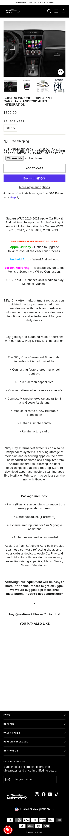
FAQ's (7, 715)
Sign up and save (15, 762)
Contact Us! (52, 614)
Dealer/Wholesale (16, 742)
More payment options (34, 187)
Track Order (12, 733)
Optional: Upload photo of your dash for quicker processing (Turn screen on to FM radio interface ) (34, 151)
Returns (9, 724)
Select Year (14, 121)
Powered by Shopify (35, 832)
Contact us (11, 751)
